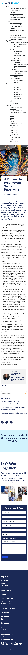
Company (8, 128)
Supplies (3, 636)
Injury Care (13, 12)
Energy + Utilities (18, 91)
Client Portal (5, 617)
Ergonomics (17, 46)
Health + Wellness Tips (16, 123)
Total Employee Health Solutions (18, 37)
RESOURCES (5, 389)
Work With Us (14, 141)
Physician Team (14, 134)
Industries (12, 85)
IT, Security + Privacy (15, 143)
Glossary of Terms (7, 606)
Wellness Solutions (15, 19)
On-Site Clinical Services (16, 14)
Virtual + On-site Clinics (20, 71)
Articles (12, 119)
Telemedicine (17, 73)
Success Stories (14, 125)
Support (12, 100)
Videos (12, 118)
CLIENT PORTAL (14, 103)
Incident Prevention (15, 10)
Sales (2, 627)
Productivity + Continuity (16, 75)
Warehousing (17, 98)
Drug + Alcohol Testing (16, 23)
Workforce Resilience (15, 78)
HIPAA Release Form (7, 639)
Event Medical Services (16, 15)
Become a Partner (7, 634)
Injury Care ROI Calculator (17, 110)
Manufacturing (18, 94)
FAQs (11, 127)
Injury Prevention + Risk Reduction (19, 42)
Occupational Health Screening (18, 8)
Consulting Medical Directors (17, 17)
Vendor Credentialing (15, 35)
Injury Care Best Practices (21, 64)
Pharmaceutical (18, 96)
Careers (12, 139)
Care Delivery (13, 69)
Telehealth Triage (18, 62)
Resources (8, 105)
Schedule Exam (14, 101)
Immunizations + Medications (17, 33)
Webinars (12, 116)
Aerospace (17, 87)
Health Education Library (16, 39)
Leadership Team (14, 132)
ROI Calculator (6, 590)
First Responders (18, 93)
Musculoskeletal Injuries (20, 44)
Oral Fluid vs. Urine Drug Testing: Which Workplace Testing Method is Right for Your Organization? (12, 403)
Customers (9, 84)
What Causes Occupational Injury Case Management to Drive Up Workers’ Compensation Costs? (14, 413)
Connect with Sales (15, 137)
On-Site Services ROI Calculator (18, 112)
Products (8, 6)
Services (8, 21)
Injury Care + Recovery (16, 60)
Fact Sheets (13, 121)
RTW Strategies (18, 76)
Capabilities (9, 41)
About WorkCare (14, 130)
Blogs (11, 114)
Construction (17, 89)
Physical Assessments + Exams (18, 24)
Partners (12, 136)
